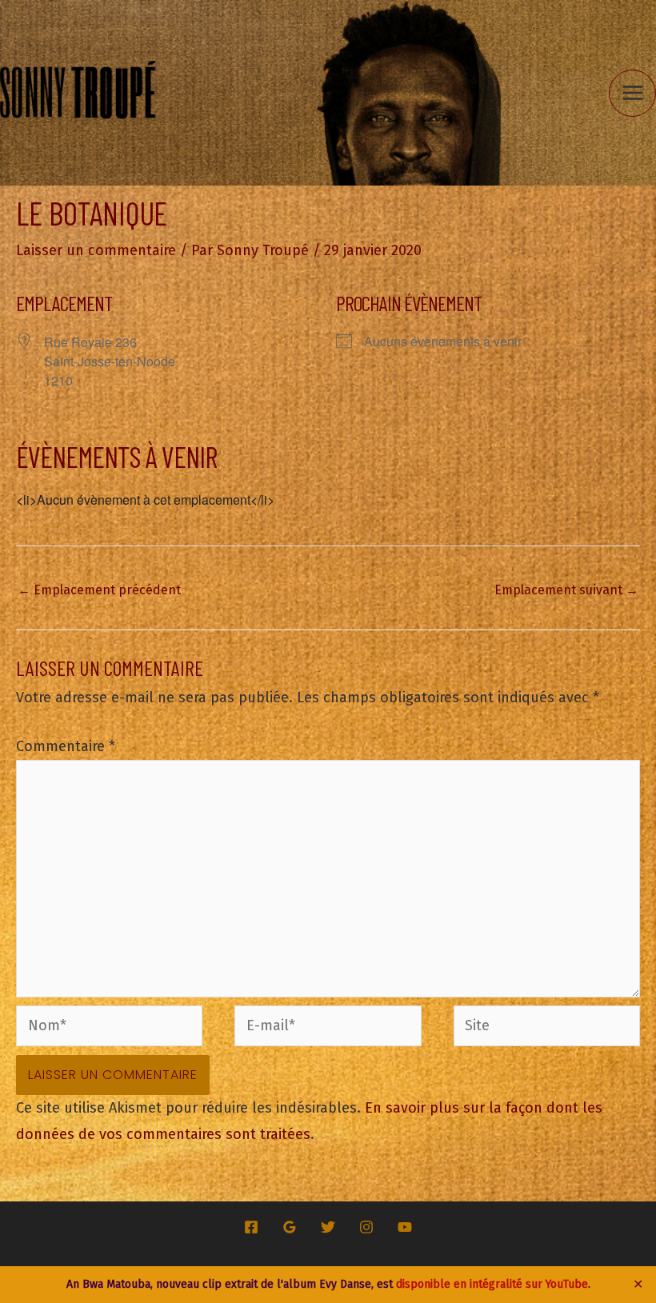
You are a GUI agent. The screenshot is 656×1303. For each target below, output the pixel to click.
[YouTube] (405, 1227)
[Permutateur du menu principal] (632, 93)
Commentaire (65, 746)
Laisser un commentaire (96, 250)
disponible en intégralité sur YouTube (492, 1284)
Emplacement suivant (566, 590)
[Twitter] (328, 1227)
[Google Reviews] (289, 1227)
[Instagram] (366, 1227)
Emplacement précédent (99, 590)
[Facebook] (251, 1227)
